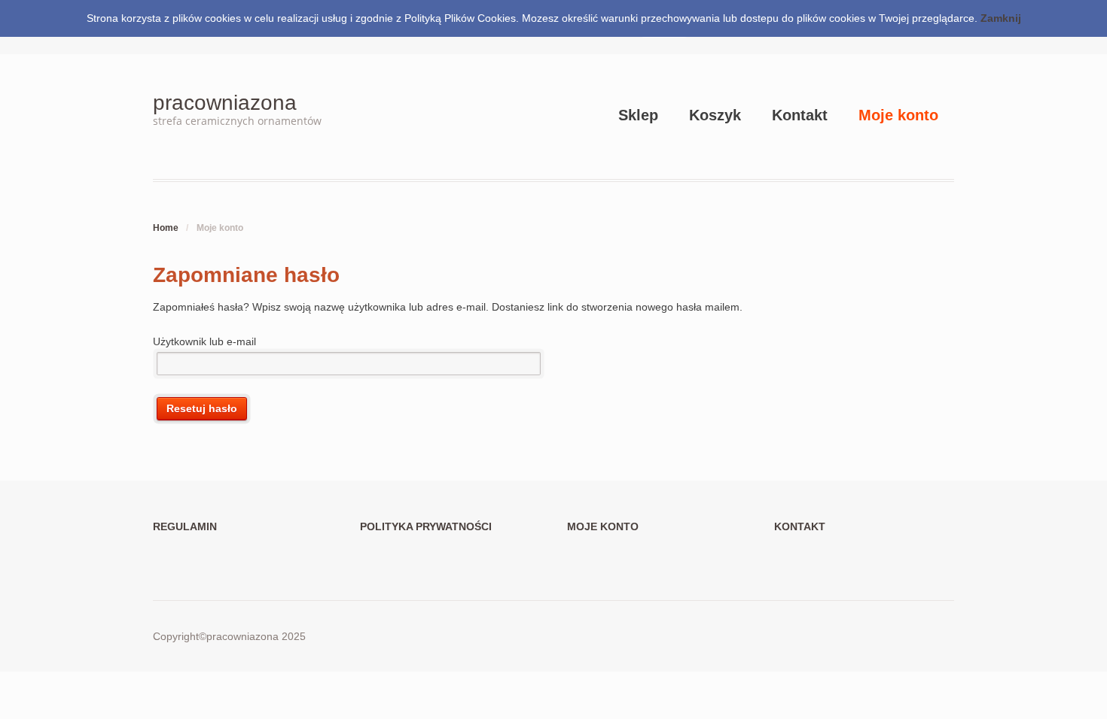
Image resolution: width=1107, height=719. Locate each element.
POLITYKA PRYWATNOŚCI (426, 526)
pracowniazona (225, 102)
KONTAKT (799, 526)
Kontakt (800, 115)
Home (165, 228)
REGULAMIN (185, 526)
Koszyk (715, 115)
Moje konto (898, 115)
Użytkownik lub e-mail (204, 341)
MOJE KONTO (603, 526)
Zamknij (1000, 18)
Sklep (638, 115)
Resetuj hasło (201, 408)
